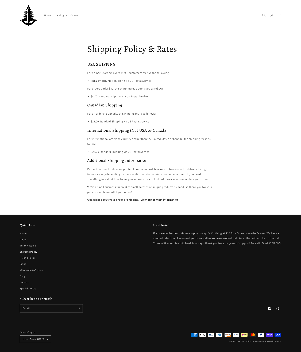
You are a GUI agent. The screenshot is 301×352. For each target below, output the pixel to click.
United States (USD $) (33, 339)
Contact (24, 282)
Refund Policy (27, 257)
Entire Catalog (28, 245)
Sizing (23, 263)
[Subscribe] (79, 308)
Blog (22, 276)
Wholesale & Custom (31, 270)
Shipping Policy (28, 251)
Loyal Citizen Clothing (245, 341)
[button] (264, 15)
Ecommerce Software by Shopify (267, 341)
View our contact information (160, 200)
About (23, 239)
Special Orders (28, 288)
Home (23, 233)
